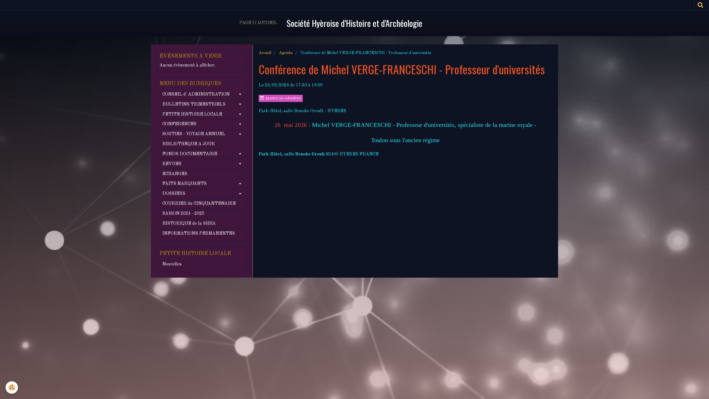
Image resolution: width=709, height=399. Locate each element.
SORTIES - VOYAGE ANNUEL (193, 134)
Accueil (265, 53)
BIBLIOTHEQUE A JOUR (188, 144)
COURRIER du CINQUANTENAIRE (199, 203)
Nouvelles (172, 264)
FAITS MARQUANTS (184, 183)
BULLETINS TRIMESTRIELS (193, 104)
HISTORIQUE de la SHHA (189, 223)
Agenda (286, 53)
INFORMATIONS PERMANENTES (198, 233)
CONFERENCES (179, 124)
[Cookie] (12, 387)
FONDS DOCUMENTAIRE (189, 154)
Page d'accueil (258, 23)
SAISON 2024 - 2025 (183, 213)
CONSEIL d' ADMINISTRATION (196, 94)
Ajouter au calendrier (282, 98)
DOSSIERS (173, 193)
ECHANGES (174, 174)
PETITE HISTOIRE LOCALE (192, 114)
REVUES (171, 164)
